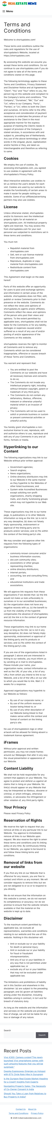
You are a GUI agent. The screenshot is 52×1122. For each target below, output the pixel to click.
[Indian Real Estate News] (19, 4)
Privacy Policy (37, 1113)
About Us (32, 1109)
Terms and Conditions (18, 1113)
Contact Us (21, 1109)
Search (7, 1030)
